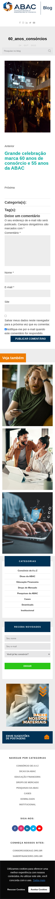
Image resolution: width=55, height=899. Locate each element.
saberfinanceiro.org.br (27, 856)
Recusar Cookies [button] (16, 889)
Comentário (13, 232)
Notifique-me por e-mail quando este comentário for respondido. (25, 331)
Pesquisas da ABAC (27, 593)
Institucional (27, 610)
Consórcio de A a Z (27, 570)
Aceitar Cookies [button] (39, 889)
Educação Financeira (27, 582)
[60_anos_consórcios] (27, 96)
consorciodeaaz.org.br (27, 850)
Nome (9, 272)
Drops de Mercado (27, 587)
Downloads (27, 604)
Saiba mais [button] (39, 880)
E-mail (9, 287)
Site (7, 301)
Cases (27, 599)
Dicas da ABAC (27, 576)
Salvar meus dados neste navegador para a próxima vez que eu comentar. (27, 322)
